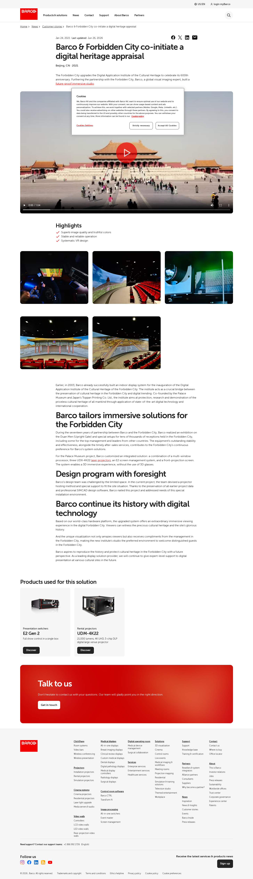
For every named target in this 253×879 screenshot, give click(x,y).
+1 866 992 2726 (76, 844)
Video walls (79, 816)
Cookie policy (137, 116)
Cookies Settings (85, 125)
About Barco (121, 15)
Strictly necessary (141, 126)
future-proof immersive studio (75, 83)
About (212, 763)
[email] (195, 37)
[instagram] (22, 862)
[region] (127, 111)
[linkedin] (187, 37)
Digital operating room (139, 741)
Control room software (112, 791)
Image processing (109, 809)
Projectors (79, 768)
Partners (139, 15)
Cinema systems (81, 790)
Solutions (159, 741)
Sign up (225, 863)
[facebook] (173, 37)
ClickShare (79, 741)
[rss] (43, 862)
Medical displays (108, 741)
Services (132, 762)
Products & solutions (55, 15)
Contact (89, 15)
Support (104, 15)
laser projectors (101, 460)
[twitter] (180, 37)
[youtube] (50, 862)
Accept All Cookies (167, 126)
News (76, 15)
